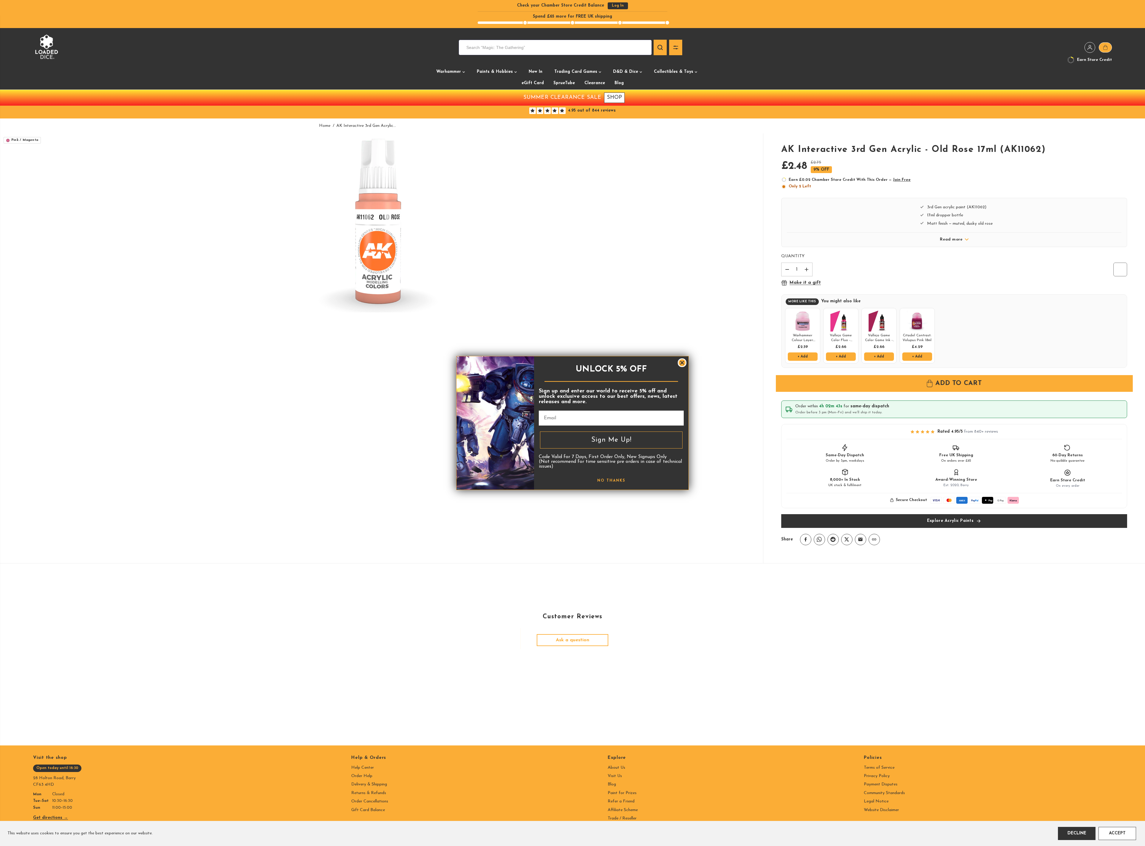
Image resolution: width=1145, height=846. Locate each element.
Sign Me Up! (611, 440)
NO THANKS (611, 481)
